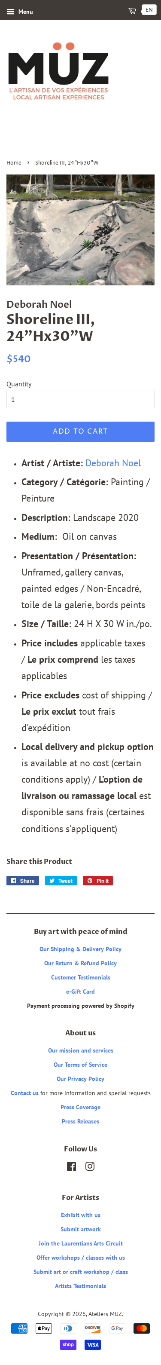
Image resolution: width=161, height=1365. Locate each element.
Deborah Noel (113, 462)
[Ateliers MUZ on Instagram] (89, 1168)
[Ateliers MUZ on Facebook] (71, 1168)
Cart (147, 12)
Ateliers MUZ (105, 1314)
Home (13, 163)
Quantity (18, 384)
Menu (25, 11)
